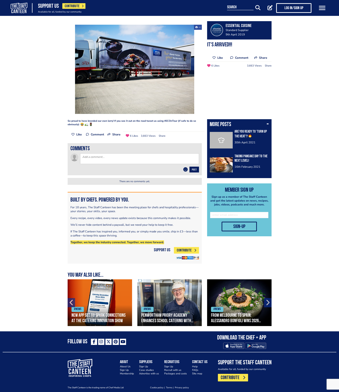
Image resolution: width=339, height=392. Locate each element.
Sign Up (124, 370)
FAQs (195, 370)
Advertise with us (149, 373)
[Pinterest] (116, 342)
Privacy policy (182, 387)
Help (195, 366)
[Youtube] (123, 342)
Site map (197, 373)
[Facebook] (94, 342)
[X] (108, 342)
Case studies (146, 370)
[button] (239, 125)
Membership (127, 373)
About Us (125, 366)
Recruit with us (172, 370)
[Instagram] (101, 342)
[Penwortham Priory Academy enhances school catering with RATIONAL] (169, 302)
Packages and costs (175, 373)
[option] (135, 69)
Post (194, 169)
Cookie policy (156, 387)
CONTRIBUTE (72, 6)
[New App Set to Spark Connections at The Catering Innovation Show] (100, 302)
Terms (169, 387)
